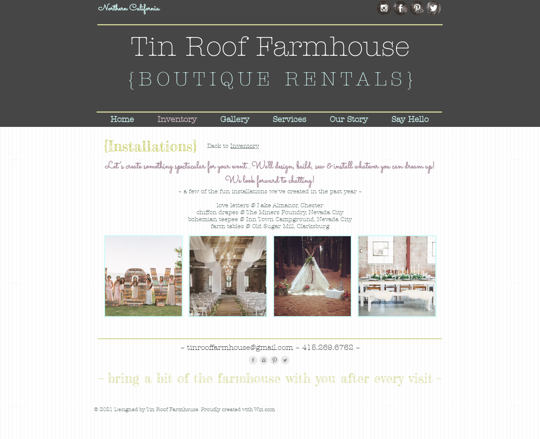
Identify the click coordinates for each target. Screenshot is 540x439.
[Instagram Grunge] (384, 8)
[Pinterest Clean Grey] (274, 360)
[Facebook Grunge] (400, 8)
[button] (143, 276)
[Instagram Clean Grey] (263, 360)
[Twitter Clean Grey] (285, 360)
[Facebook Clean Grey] (253, 360)
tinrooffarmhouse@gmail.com (240, 347)
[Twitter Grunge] (433, 8)
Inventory (244, 145)
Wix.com (264, 409)
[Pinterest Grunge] (417, 8)
